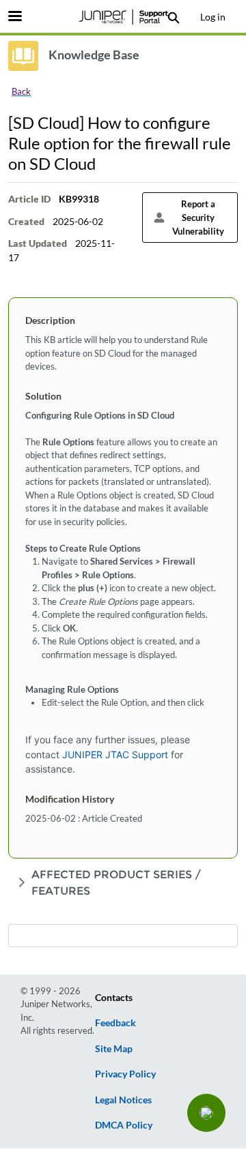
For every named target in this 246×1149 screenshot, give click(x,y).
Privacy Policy (125, 1073)
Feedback (115, 1022)
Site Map (114, 1048)
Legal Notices (123, 1099)
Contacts (114, 997)
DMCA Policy (123, 1125)
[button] (206, 1113)
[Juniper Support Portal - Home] (123, 17)
